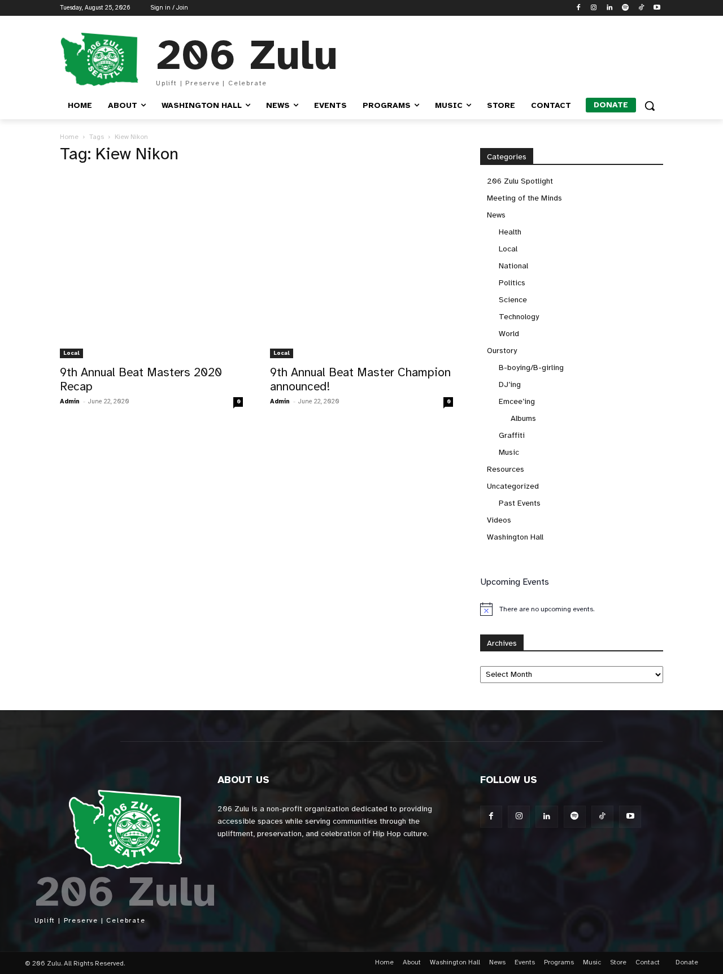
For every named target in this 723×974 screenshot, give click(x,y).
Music (509, 452)
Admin (70, 401)
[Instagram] (593, 8)
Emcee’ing (517, 401)
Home (69, 137)
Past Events (520, 503)
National (513, 266)
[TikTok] (640, 8)
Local (71, 352)
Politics (512, 283)
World (509, 333)
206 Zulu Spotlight (520, 181)
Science (513, 300)
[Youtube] (656, 8)
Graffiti (512, 435)
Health (510, 232)
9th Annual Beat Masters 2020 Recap (141, 379)
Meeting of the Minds (524, 198)
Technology (519, 316)
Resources (505, 469)
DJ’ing (510, 384)
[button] (649, 105)
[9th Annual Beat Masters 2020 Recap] (151, 266)
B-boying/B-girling (531, 367)
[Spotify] (625, 8)
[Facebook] (578, 8)
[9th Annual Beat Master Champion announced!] (361, 266)
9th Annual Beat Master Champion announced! (360, 379)
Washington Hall (515, 537)
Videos (499, 520)
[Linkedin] (609, 8)
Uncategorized (513, 486)
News (496, 215)
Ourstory (502, 350)
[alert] (571, 609)
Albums (523, 418)
